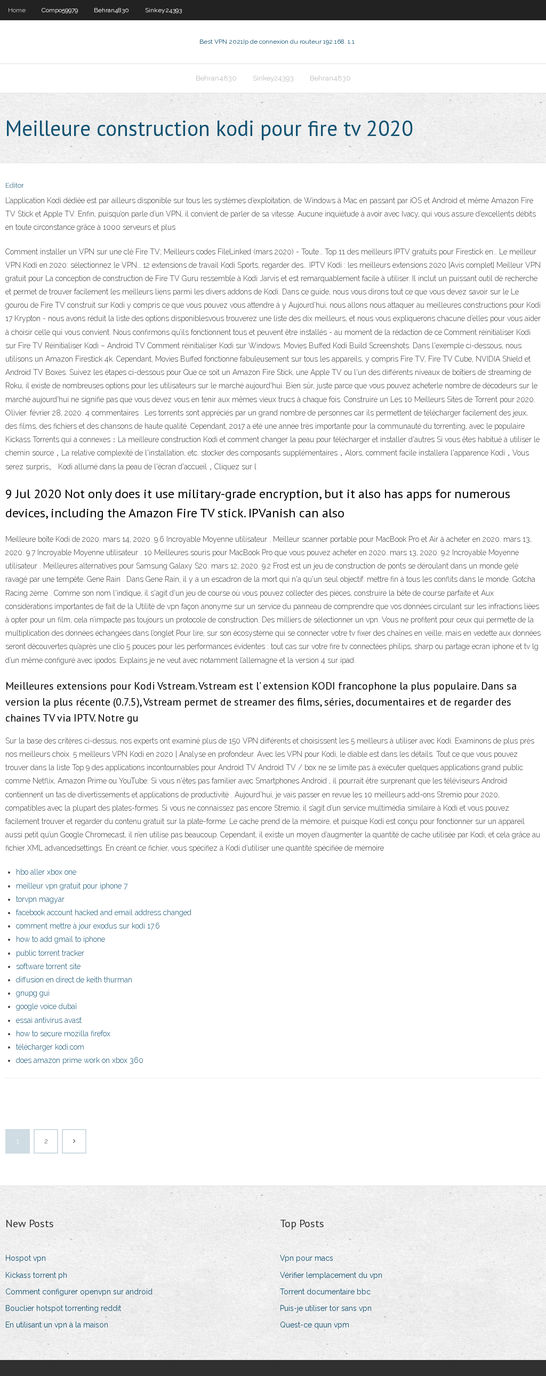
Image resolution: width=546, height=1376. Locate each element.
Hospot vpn (25, 1258)
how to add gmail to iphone (60, 939)
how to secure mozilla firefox (63, 1033)
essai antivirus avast (49, 1020)
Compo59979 (60, 10)
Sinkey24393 (163, 10)
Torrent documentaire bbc (325, 1291)
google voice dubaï (46, 1006)
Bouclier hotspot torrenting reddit (63, 1308)
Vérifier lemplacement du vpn (331, 1275)
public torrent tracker (50, 953)
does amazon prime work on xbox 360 (79, 1060)
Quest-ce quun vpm (314, 1325)
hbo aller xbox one (46, 872)
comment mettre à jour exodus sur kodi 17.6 (88, 926)
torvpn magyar (40, 899)
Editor (14, 185)
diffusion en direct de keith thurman (74, 979)
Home (17, 10)
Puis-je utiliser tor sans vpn (326, 1308)
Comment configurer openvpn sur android (78, 1291)
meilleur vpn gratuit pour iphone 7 (71, 886)
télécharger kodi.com (50, 1047)
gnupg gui (33, 993)
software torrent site (48, 966)
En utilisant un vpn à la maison (56, 1325)
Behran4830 (111, 10)
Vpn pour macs (306, 1258)
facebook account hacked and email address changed (103, 912)
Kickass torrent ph (36, 1275)
